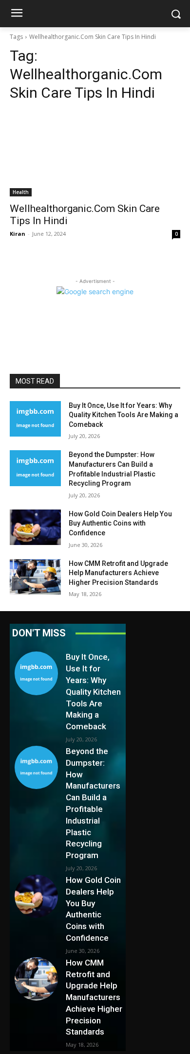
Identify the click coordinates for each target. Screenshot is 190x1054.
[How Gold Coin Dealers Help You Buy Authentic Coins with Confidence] (35, 527)
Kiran (17, 233)
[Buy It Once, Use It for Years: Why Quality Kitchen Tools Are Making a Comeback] (35, 419)
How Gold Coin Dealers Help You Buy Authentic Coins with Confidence (120, 523)
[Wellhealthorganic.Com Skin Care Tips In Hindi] (95, 153)
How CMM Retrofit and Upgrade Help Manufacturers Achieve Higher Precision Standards (118, 573)
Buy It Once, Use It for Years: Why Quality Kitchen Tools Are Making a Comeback (123, 415)
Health (21, 192)
